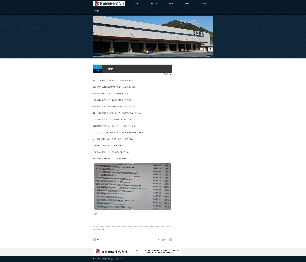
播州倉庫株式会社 (107, 259)
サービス (188, 3)
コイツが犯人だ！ (163, 240)
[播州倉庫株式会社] (109, 5)
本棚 (98, 239)
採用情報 (204, 3)
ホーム (137, 3)
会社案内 (154, 3)
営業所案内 (171, 3)
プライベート (99, 229)
